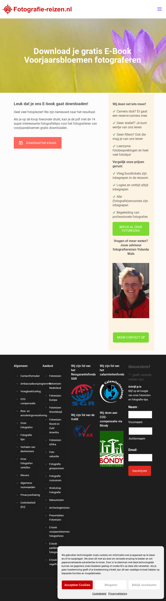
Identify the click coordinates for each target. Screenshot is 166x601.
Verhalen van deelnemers (27, 449)
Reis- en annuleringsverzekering (28, 413)
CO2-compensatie (27, 401)
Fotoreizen (55, 375)
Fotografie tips (26, 437)
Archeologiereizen (56, 507)
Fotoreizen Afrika (55, 442)
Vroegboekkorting (28, 391)
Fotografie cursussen (55, 478)
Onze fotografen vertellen (26, 463)
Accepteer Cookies (77, 585)
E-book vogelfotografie (56, 562)
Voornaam (135, 422)
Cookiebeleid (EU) (27, 504)
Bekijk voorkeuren (144, 585)
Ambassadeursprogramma (28, 383)
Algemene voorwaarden (27, 485)
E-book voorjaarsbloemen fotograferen (56, 531)
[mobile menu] (159, 9)
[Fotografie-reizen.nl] (35, 9)
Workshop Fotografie (55, 490)
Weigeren (110, 585)
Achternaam (137, 438)
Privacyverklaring (117, 593)
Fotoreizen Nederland (55, 385)
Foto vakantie (54, 454)
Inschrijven (139, 471)
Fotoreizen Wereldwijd (55, 409)
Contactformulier (28, 375)
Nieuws (24, 475)
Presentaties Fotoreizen (56, 517)
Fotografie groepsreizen (56, 466)
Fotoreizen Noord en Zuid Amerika (55, 426)
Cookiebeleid (99, 593)
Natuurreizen (56, 500)
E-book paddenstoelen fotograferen (56, 548)
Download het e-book (41, 143)
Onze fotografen (26, 425)
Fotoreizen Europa (55, 397)
